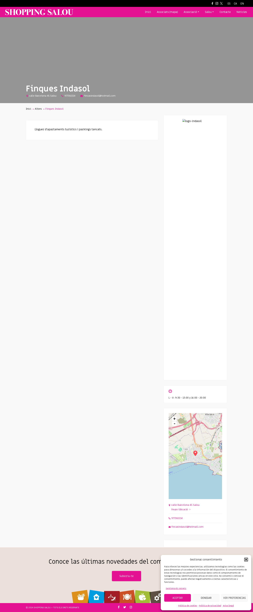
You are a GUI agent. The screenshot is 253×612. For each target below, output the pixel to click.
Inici (28, 109)
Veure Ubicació (179, 509)
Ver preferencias (234, 598)
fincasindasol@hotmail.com (99, 95)
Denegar (206, 598)
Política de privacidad (210, 605)
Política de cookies (187, 605)
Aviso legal (228, 605)
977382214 (70, 95)
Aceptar (177, 598)
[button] (246, 559)
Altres (38, 109)
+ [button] (174, 419)
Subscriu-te (126, 576)
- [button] (174, 423)
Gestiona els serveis (176, 588)
